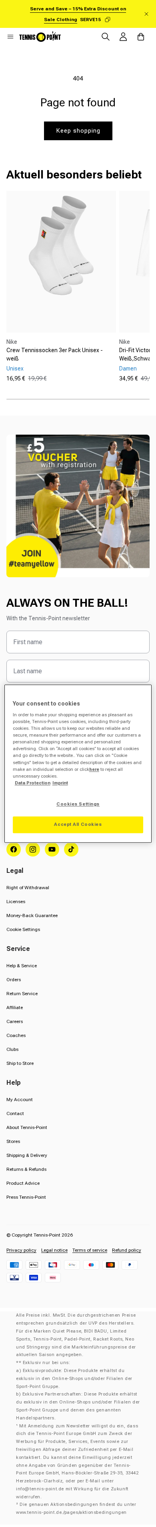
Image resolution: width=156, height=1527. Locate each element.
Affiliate (14, 1007)
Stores (13, 1141)
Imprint (60, 783)
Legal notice (54, 1250)
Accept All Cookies (78, 824)
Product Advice (23, 1183)
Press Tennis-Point (26, 1197)
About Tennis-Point (26, 1127)
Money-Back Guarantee (32, 915)
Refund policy (126, 1250)
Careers (14, 1021)
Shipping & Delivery (26, 1155)
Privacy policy (21, 1250)
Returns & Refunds (26, 1169)
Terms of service (89, 1250)
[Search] (105, 36)
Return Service (22, 993)
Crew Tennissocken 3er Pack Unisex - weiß (54, 354)
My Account (19, 1099)
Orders (13, 979)
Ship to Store (20, 1063)
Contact (15, 1113)
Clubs (12, 1049)
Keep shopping (78, 130)
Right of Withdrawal (27, 887)
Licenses (15, 901)
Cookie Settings (23, 929)
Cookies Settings (78, 804)
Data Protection (32, 783)
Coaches (16, 1035)
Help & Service (21, 965)
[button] (10, 36)
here (94, 769)
